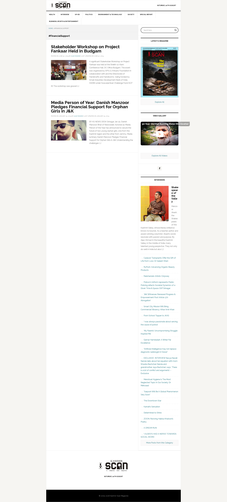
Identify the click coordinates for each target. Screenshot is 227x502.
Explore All (159, 102)
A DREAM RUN (150, 428)
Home (51, 28)
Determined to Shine (153, 413)
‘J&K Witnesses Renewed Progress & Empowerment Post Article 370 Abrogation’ (158, 297)
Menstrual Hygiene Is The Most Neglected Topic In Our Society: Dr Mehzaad (156, 382)
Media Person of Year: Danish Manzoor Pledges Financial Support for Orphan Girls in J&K (90, 106)
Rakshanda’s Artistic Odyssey (156, 276)
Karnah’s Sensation (152, 407)
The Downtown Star (152, 401)
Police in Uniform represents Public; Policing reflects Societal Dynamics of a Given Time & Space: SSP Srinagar (158, 285)
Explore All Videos (159, 156)
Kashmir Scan (66, 5)
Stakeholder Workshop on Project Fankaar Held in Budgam (85, 48)
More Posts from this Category (159, 443)
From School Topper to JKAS (156, 315)
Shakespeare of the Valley (174, 194)
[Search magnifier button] (175, 30)
